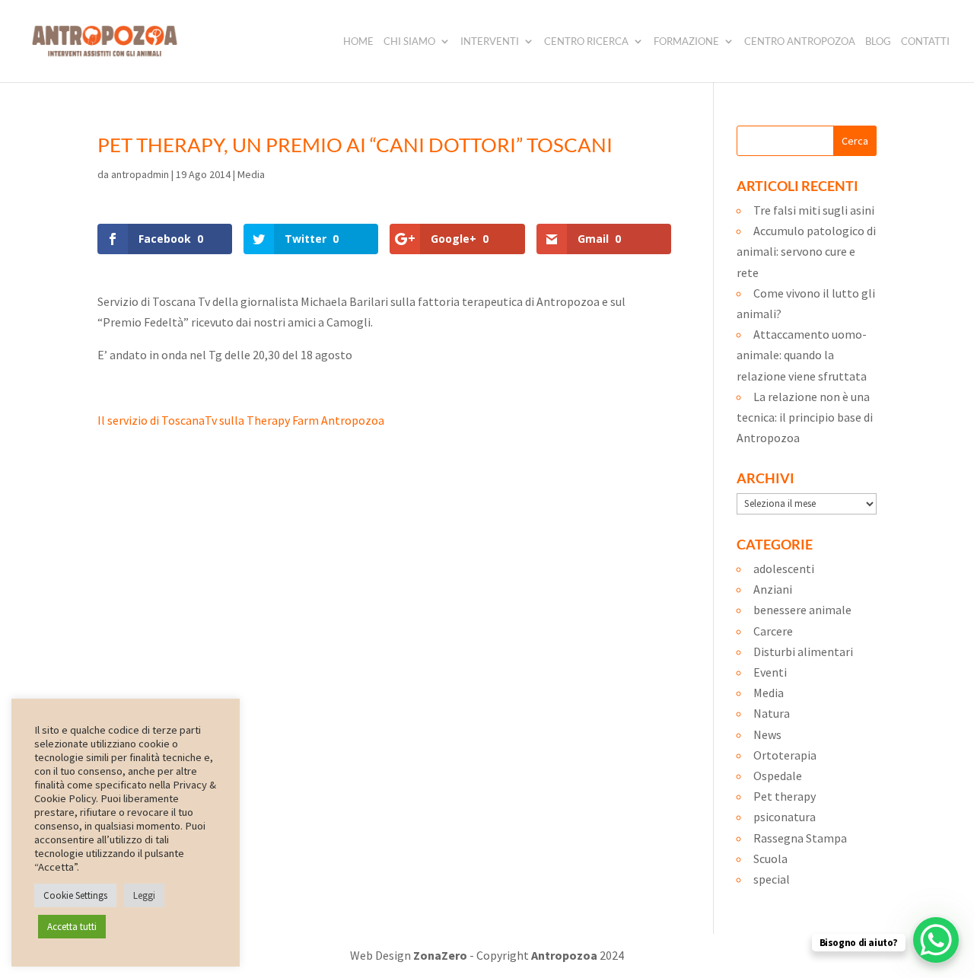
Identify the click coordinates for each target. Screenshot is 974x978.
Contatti (925, 41)
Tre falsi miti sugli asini (813, 210)
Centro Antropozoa (799, 41)
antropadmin (140, 174)
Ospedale (777, 775)
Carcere (773, 631)
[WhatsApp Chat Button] (936, 940)
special (771, 879)
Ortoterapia (784, 755)
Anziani (772, 589)
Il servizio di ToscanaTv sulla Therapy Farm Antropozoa (240, 420)
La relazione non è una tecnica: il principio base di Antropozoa (805, 417)
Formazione (686, 41)
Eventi (770, 672)
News (767, 734)
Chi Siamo (409, 41)
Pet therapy (784, 796)
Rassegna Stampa (800, 838)
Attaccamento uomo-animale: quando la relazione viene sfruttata (802, 355)
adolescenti (783, 568)
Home (358, 41)
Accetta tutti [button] (72, 926)
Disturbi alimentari (803, 651)
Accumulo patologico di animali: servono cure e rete (806, 251)
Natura (771, 713)
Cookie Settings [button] (75, 895)
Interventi (489, 41)
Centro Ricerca (586, 41)
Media (251, 174)
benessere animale (802, 609)
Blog (878, 41)
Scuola (770, 858)
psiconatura (784, 816)
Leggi (144, 895)
